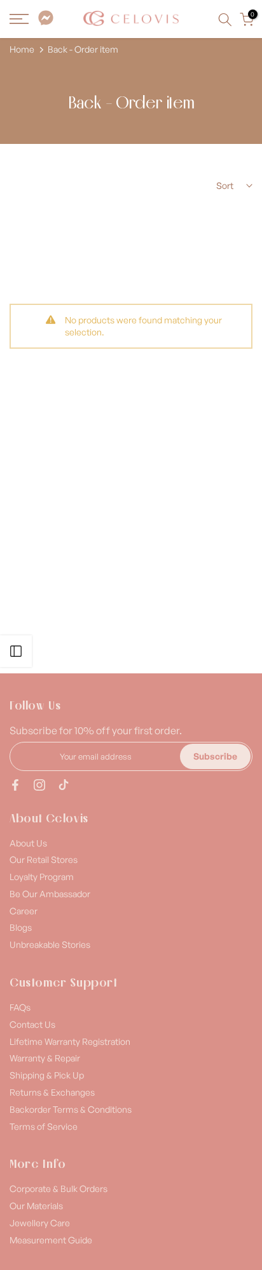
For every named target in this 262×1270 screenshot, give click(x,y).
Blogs (21, 927)
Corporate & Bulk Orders (58, 1188)
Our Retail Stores (44, 859)
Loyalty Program (42, 876)
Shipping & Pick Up (47, 1075)
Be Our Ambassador (50, 893)
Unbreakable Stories (50, 944)
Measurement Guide (51, 1239)
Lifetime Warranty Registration (70, 1041)
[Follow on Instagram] (39, 785)
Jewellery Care (40, 1222)
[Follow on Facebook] (15, 785)
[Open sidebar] (16, 651)
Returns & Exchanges (52, 1092)
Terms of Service (44, 1126)
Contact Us (32, 1024)
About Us (28, 843)
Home (22, 49)
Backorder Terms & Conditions (71, 1109)
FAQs (20, 1007)
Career (24, 910)
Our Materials (36, 1205)
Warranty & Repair (45, 1058)
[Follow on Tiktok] (63, 785)
